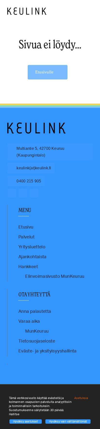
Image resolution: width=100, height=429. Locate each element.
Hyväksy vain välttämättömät (68, 421)
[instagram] (22, 193)
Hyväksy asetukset (25, 421)
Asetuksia (81, 398)
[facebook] (11, 193)
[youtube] (34, 193)
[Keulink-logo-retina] (26, 9)
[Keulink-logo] (36, 124)
